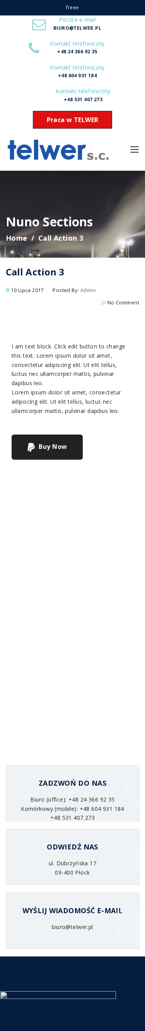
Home (16, 238)
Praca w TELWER (73, 119)
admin (88, 290)
